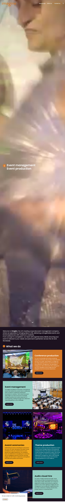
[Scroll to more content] (32, 322)
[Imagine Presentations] (9, 4)
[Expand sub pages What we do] (46, 3)
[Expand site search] (63, 3)
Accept (5, 499)
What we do (42, 3)
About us (49, 3)
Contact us (57, 3)
